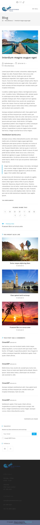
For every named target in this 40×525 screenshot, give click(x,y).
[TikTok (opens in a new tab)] (23, 2)
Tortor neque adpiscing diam (20, 263)
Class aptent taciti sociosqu (20, 295)
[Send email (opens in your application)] (20, 2)
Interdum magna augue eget (22, 20)
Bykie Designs (28, 522)
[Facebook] (4, 448)
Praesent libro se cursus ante (20, 327)
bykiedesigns (8, 63)
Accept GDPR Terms (9, 438)
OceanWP (6, 342)
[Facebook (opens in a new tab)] (17, 2)
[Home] (2, 20)
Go (34, 434)
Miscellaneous (9, 66)
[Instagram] (10, 448)
